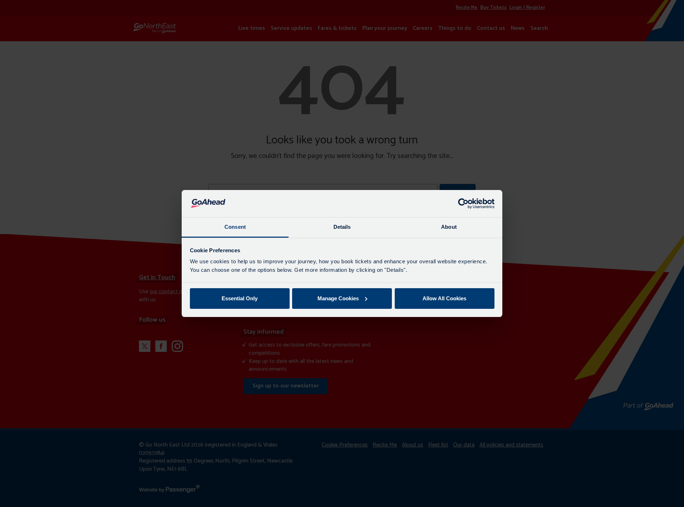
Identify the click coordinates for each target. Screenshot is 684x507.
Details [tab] (342, 227)
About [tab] (449, 227)
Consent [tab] (235, 227)
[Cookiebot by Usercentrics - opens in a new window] (463, 203)
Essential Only (240, 298)
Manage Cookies (338, 298)
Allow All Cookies (444, 298)
